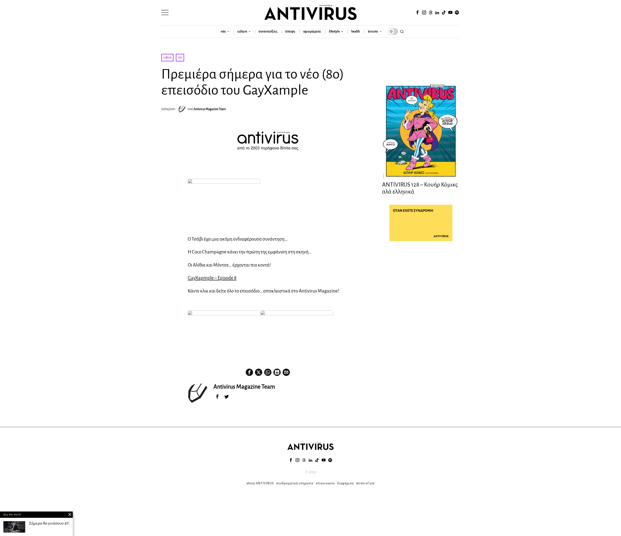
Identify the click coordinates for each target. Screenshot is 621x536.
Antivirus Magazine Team (210, 109)
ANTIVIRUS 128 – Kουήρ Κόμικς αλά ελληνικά (420, 188)
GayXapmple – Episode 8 (212, 277)
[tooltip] (417, 13)
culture (167, 57)
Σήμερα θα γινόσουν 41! (49, 523)
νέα (180, 57)
